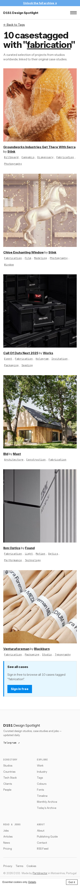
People (7, 789)
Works (48, 353)
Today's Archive (46, 807)
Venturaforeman (16, 649)
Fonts (40, 789)
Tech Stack (10, 777)
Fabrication (65, 157)
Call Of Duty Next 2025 (20, 353)
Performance (13, 560)
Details (32, 882)
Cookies (31, 866)
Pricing (7, 848)
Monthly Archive (47, 801)
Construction (36, 459)
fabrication (49, 44)
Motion (40, 553)
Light (29, 553)
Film (28, 258)
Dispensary (45, 157)
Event (8, 358)
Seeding (27, 365)
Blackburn (42, 649)
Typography (63, 654)
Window (9, 264)
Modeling (40, 258)
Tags (40, 777)
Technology (33, 560)
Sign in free (20, 689)
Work (40, 765)
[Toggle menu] (73, 12)
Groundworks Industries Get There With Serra (39, 147)
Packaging (11, 365)
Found (30, 548)
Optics (53, 553)
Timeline (42, 795)
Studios (7, 765)
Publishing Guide (47, 836)
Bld (5, 454)
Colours (41, 783)
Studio (47, 654)
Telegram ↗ (11, 742)
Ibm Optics (11, 548)
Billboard (11, 157)
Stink (11, 151)
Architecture (13, 459)
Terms (19, 866)
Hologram (42, 358)
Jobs (6, 830)
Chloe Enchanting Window (23, 252)
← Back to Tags (14, 25)
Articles (8, 836)
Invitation (59, 358)
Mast (17, 454)
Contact (42, 842)
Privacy (7, 866)
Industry (42, 771)
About (40, 830)
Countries (9, 771)
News (6, 842)
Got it (72, 882)
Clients (7, 783)
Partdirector (40, 873)
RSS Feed (42, 848)
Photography (13, 163)
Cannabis (28, 157)
